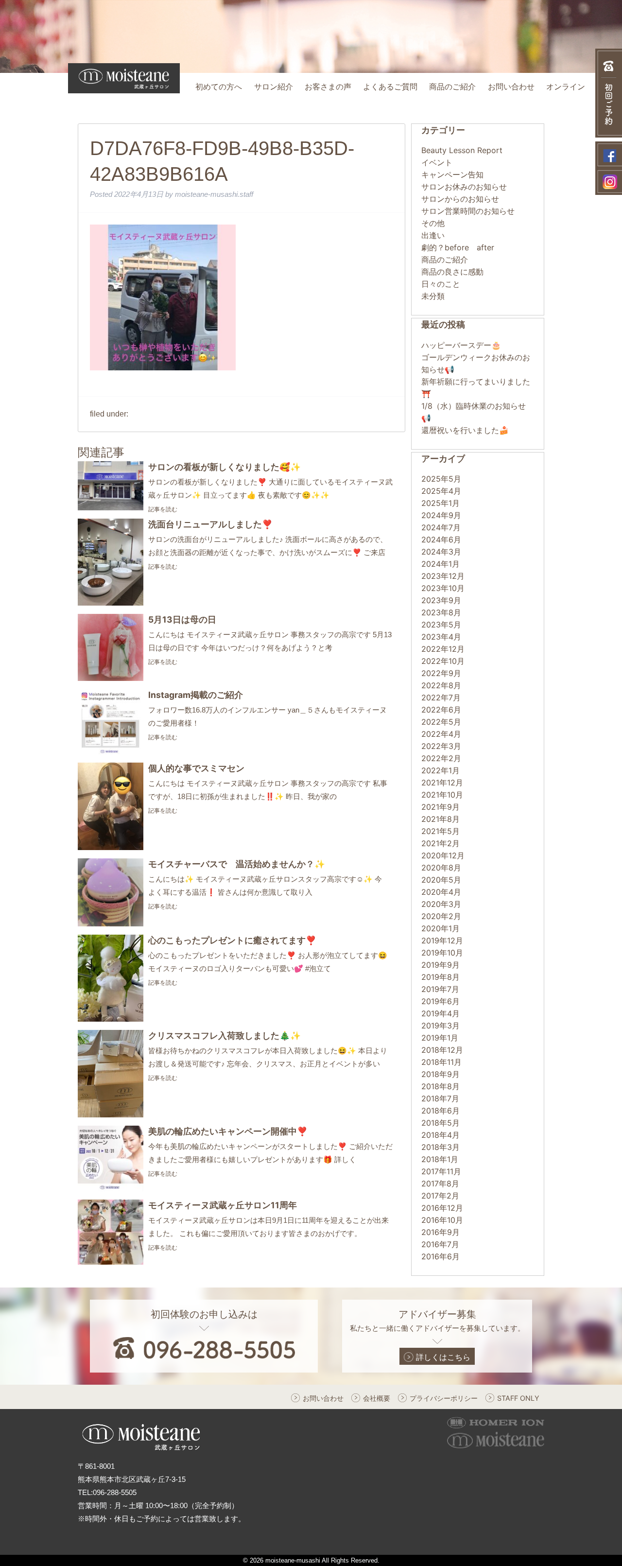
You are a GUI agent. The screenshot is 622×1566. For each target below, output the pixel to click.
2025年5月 (441, 479)
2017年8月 (440, 1183)
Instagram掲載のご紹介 (195, 695)
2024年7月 (441, 527)
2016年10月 (442, 1220)
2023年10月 (443, 588)
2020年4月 (441, 892)
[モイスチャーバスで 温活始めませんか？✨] (110, 923)
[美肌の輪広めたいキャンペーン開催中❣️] (110, 1188)
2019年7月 (440, 989)
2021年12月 (442, 782)
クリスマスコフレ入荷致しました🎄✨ (224, 1035)
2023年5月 (441, 624)
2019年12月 (442, 940)
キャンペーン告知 (452, 174)
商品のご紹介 (452, 87)
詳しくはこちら (443, 1357)
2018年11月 (441, 1062)
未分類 (433, 296)
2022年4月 (441, 734)
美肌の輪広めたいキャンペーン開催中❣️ (228, 1131)
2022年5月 (441, 722)
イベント (436, 162)
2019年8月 (440, 977)
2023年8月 (441, 612)
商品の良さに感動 (452, 272)
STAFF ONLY (518, 1398)
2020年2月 (441, 916)
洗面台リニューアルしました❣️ (210, 524)
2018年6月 (440, 1110)
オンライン (565, 87)
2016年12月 (442, 1208)
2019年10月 (442, 952)
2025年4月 (441, 491)
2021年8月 (440, 819)
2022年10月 (443, 661)
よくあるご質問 (390, 87)
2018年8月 (440, 1086)
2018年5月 (440, 1123)
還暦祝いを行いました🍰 (465, 430)
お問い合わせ (511, 87)
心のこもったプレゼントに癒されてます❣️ (232, 940)
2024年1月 (440, 564)
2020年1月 (440, 928)
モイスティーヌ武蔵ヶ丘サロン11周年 (222, 1205)
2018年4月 (440, 1135)
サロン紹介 (273, 87)
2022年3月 (441, 746)
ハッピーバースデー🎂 (461, 345)
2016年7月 (440, 1244)
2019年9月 (440, 965)
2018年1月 (439, 1159)
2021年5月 (440, 831)
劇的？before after (457, 247)
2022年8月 (441, 685)
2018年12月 (442, 1050)
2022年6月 (441, 709)
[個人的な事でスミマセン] (110, 847)
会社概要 (376, 1398)
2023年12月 (443, 576)
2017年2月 (440, 1196)
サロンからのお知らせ (460, 199)
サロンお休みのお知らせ (464, 186)
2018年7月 (440, 1098)
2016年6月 (440, 1256)
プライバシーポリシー (444, 1398)
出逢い (433, 235)
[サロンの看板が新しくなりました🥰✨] (110, 507)
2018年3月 (440, 1147)
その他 (433, 223)
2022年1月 (440, 770)
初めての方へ (218, 87)
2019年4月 (440, 1013)
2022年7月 (441, 697)
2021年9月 (440, 807)
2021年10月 (442, 795)
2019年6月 (440, 1001)
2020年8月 (441, 867)
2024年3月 (441, 552)
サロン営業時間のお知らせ (468, 211)
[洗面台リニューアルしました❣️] (110, 603)
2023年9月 (441, 600)
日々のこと (440, 284)
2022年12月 (443, 649)
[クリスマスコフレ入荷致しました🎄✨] (110, 1114)
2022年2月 (441, 758)
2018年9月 (440, 1074)
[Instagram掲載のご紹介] (110, 751)
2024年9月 (441, 515)
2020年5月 (441, 880)
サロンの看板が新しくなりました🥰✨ (224, 467)
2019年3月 (440, 1025)
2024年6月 (441, 539)
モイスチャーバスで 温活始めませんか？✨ (236, 864)
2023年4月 (441, 637)
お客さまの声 (328, 87)
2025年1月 (440, 503)
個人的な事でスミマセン (196, 768)
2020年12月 (443, 855)
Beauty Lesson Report (461, 150)
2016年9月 (440, 1232)
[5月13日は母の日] (110, 678)
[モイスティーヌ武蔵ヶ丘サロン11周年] (110, 1262)
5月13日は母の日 (182, 619)
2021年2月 (440, 843)
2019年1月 (439, 1038)
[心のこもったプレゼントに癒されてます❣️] (110, 1019)
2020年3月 (441, 904)
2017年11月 (441, 1171)
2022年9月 (441, 673)
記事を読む (162, 509)
